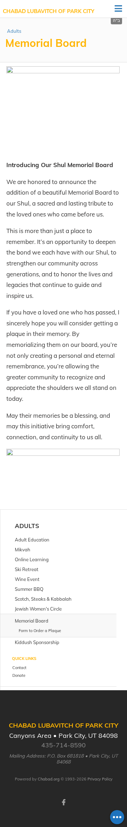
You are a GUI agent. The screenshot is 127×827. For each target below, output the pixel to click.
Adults (14, 31)
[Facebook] (63, 801)
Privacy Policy (100, 779)
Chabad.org (49, 779)
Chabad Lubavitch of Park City (48, 11)
